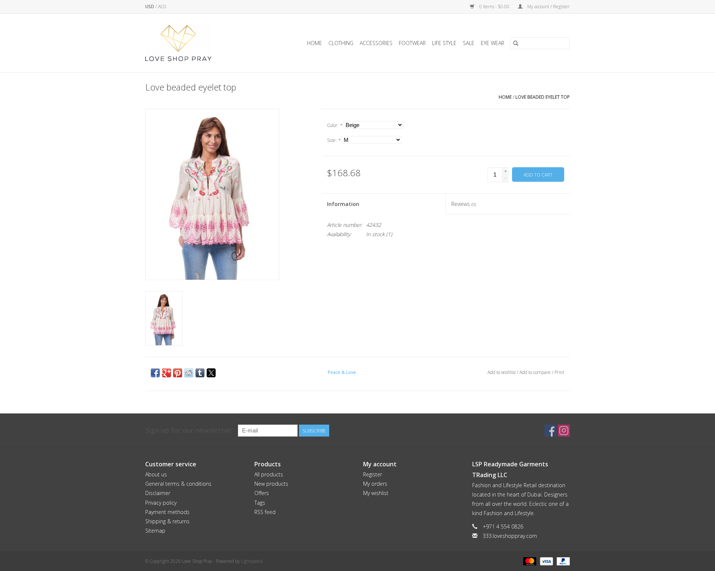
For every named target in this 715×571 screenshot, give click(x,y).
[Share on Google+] (166, 372)
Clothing (340, 43)
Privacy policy (161, 502)
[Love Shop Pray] (187, 43)
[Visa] (545, 561)
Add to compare (535, 372)
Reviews (463, 203)
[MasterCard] (529, 561)
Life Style (444, 43)
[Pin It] (177, 372)
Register (372, 474)
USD (150, 6)
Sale (468, 43)
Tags (259, 502)
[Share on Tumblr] (200, 372)
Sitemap (155, 530)
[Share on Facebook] (155, 372)
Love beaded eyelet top (542, 97)
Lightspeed (252, 561)
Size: (333, 140)
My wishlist (375, 493)
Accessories (376, 43)
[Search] (515, 43)
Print (559, 372)
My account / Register (548, 6)
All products (268, 474)
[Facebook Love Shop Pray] (550, 431)
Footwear (412, 43)
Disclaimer (157, 493)
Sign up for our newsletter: (188, 430)
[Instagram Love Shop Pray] (564, 431)
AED (162, 6)
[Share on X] (211, 372)
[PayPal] (562, 561)
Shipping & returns (167, 521)
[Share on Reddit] (188, 372)
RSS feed (265, 512)
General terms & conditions (178, 483)
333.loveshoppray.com (510, 535)
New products (271, 483)
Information (343, 203)
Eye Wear (492, 43)
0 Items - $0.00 (494, 6)
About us (156, 474)
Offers (261, 493)
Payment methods (167, 512)
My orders (375, 483)
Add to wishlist (502, 372)
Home (314, 43)
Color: (334, 125)
